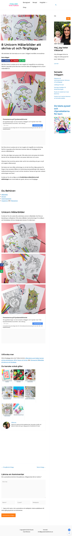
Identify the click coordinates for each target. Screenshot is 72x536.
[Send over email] (1, 271)
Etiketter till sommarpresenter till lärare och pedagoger (62, 80)
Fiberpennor (14, 201)
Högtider (43, 2)
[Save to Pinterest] (1, 268)
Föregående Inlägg (8, 467)
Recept (35, 2)
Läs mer (56, 63)
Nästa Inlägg (41, 467)
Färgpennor (4, 201)
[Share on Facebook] (1, 264)
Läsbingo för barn (59, 85)
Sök (55, 16)
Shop (24, 7)
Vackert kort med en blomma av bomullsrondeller (62, 97)
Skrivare (3, 196)
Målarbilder (4, 194)
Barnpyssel (26, 2)
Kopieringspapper (6, 199)
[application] (46, 2)
